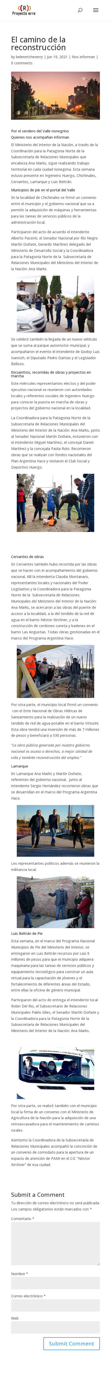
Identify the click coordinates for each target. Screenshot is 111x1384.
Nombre (19, 1273)
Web (15, 1318)
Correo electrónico (28, 1295)
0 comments (22, 63)
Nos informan (83, 56)
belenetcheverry (29, 56)
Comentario (22, 1218)
